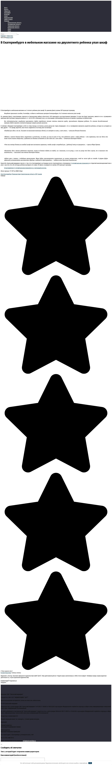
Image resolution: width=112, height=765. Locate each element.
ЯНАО (9, 31)
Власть (6, 9)
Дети (2, 174)
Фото (5, 7)
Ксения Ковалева (6, 673)
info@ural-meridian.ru (29, 741)
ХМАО (9, 29)
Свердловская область (14, 22)
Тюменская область (13, 26)
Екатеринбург (8, 174)
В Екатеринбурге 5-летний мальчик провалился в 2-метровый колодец (25, 168)
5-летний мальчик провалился (80, 163)
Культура (6, 14)
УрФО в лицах (8, 19)
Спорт (6, 16)
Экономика (7, 12)
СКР (36, 174)
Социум (39, 174)
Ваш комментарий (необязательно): (14, 755)
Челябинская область (14, 24)
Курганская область (13, 27)
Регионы (6, 21)
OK (90, 763)
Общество (7, 11)
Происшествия (8, 17)
